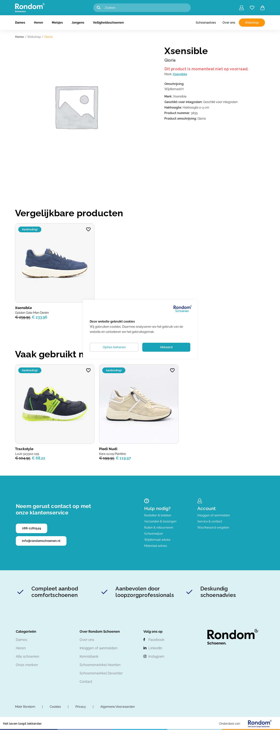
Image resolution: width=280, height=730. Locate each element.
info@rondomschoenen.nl (41, 541)
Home (19, 37)
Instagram (156, 656)
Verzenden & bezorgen (160, 521)
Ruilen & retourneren (158, 527)
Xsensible (180, 74)
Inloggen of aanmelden (213, 515)
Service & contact (209, 521)
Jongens (78, 22)
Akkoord (166, 347)
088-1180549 (31, 528)
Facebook (156, 640)
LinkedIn (155, 648)
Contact (86, 682)
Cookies (55, 706)
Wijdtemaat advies (157, 540)
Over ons (228, 22)
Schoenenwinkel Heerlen (100, 665)
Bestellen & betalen (157, 515)
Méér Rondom (25, 706)
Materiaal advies (155, 546)
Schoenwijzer (153, 533)
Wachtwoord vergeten (213, 527)
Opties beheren (114, 347)
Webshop (252, 22)
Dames (20, 22)
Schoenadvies (206, 22)
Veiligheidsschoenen (108, 22)
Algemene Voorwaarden (117, 706)
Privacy (80, 706)
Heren (38, 22)
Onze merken (27, 665)
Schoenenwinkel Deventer (101, 673)
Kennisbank (89, 656)
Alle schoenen (27, 656)
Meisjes (57, 22)
